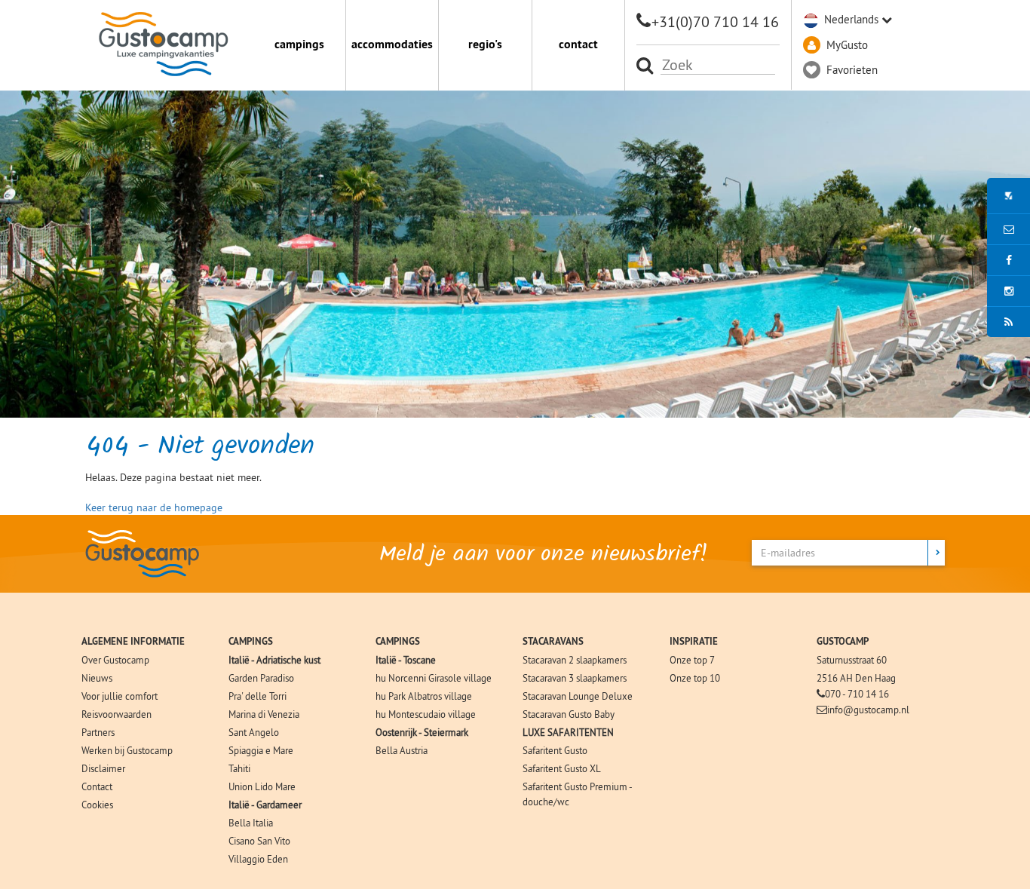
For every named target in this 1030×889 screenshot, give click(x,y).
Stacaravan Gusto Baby (569, 714)
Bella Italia (250, 823)
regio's (485, 44)
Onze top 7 (692, 660)
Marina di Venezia (263, 714)
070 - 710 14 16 (857, 694)
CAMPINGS (250, 641)
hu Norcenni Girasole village (434, 678)
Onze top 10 (695, 678)
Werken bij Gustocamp (127, 750)
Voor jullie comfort (119, 696)
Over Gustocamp (115, 660)
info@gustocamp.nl (868, 710)
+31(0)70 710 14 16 (715, 21)
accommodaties (392, 44)
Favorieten (852, 70)
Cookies (97, 805)
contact (578, 44)
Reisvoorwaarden (116, 714)
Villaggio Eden (258, 859)
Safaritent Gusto (555, 750)
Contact (96, 786)
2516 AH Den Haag (856, 678)
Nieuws (96, 678)
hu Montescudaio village (426, 714)
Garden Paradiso (261, 678)
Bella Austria (402, 750)
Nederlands (851, 19)
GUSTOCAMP (843, 641)
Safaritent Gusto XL (562, 768)
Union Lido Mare (262, 786)
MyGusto (847, 45)
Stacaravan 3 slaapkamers (575, 678)
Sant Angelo (253, 732)
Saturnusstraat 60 (852, 660)
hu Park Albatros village (424, 696)
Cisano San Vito (259, 841)
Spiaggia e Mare (260, 750)
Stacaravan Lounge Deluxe (578, 696)
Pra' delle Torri (257, 696)
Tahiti (239, 768)
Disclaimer (103, 768)
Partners (98, 732)
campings (299, 44)
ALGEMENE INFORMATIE (133, 641)
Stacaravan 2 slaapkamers (575, 660)
